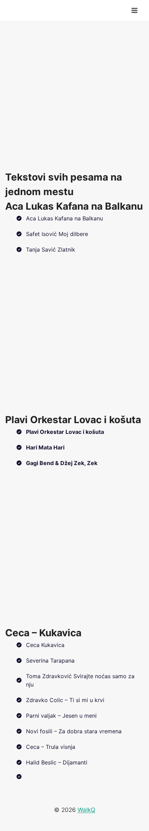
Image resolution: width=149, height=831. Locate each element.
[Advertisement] (74, 95)
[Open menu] (134, 10)
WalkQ (86, 809)
